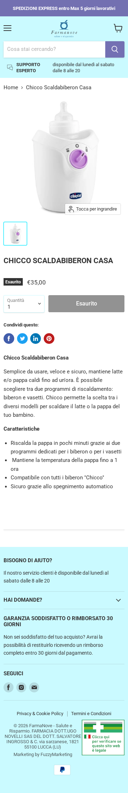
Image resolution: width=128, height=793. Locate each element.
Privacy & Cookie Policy (40, 713)
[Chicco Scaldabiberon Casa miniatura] (15, 233)
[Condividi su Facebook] (9, 338)
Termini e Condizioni (91, 713)
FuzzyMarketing (56, 754)
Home (11, 88)
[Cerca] (114, 49)
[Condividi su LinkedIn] (35, 338)
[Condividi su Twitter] (22, 338)
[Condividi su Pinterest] (49, 338)
